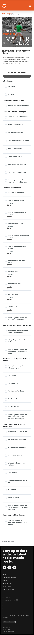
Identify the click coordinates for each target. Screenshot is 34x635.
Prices (4, 606)
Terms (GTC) (7, 583)
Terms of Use (7, 586)
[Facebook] (4, 567)
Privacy (5, 580)
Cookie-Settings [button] (6, 627)
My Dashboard (7, 597)
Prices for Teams (8, 609)
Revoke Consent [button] (6, 629)
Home (3, 13)
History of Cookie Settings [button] (8, 631)
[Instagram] (9, 567)
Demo (4, 603)
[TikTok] (14, 567)
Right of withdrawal (8, 589)
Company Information (9, 577)
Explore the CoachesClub (10, 600)
